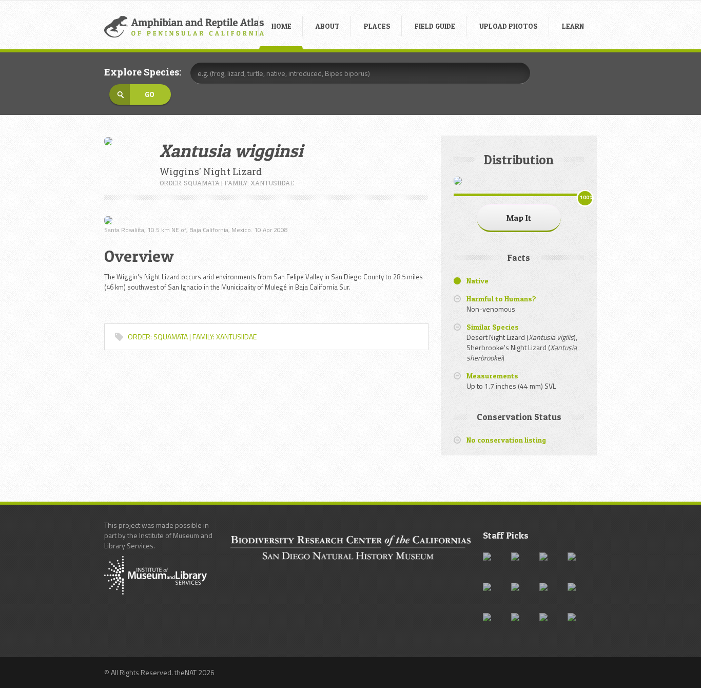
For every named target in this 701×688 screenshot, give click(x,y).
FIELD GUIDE (435, 26)
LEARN (573, 26)
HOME (281, 26)
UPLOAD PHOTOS (508, 26)
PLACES (377, 26)
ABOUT (328, 26)
